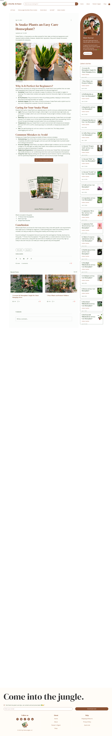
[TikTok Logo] (24, 719)
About (56, 722)
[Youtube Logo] (21, 719)
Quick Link (87, 725)
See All (75, 272)
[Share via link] (27, 258)
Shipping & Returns (87, 719)
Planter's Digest (56, 725)
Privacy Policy (87, 722)
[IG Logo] (17, 719)
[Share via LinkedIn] (24, 258)
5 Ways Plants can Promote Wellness (58, 295)
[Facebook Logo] (28, 719)
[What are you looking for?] (76, 3)
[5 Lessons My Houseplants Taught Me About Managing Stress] (27, 284)
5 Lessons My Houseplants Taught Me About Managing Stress (25, 296)
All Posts (13, 10)
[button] (109, 4)
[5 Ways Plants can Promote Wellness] (61, 284)
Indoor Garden (61, 10)
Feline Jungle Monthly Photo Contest (27, 10)
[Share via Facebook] (16, 258)
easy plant (28, 250)
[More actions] (71, 20)
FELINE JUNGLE (15, 4)
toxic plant (19, 250)
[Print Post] (31, 258)
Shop (55, 728)
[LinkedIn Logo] (32, 719)
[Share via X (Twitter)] (20, 258)
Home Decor (43, 10)
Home (56, 719)
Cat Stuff (52, 10)
